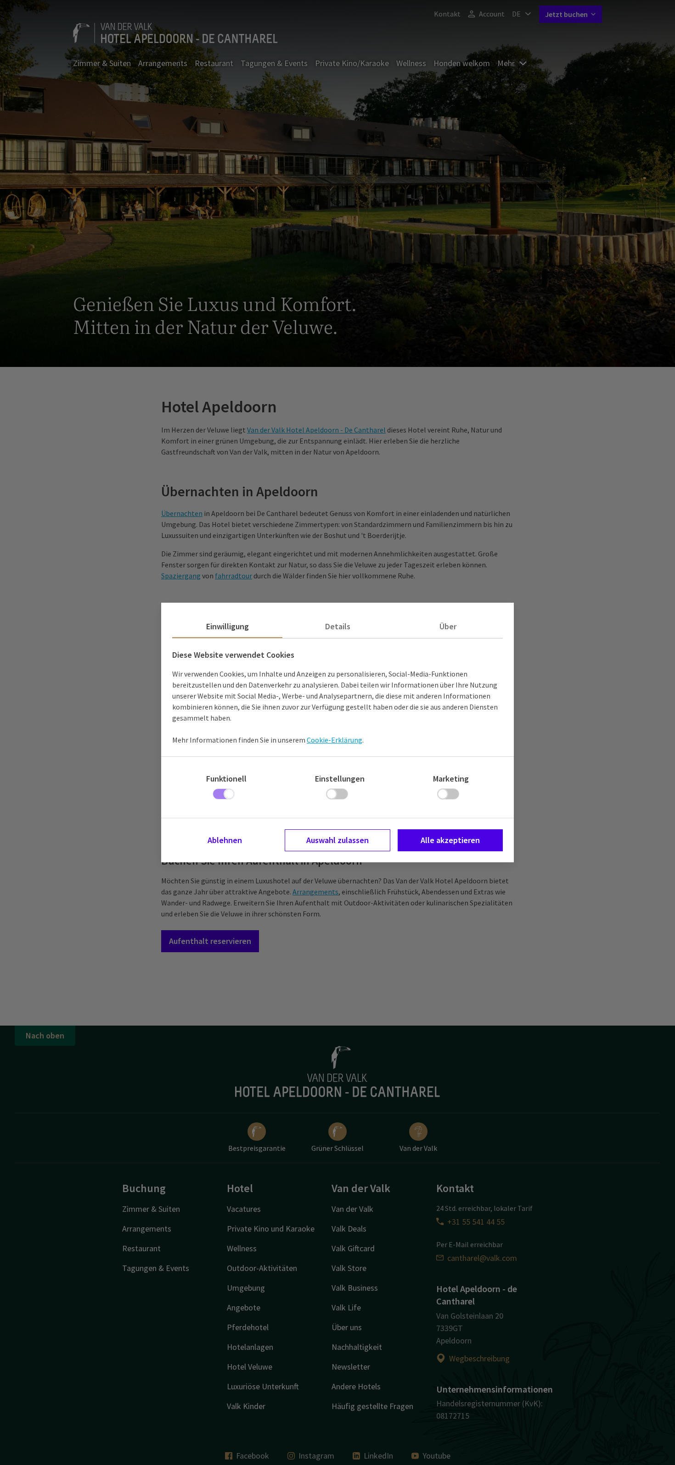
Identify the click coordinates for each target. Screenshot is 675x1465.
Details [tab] (337, 626)
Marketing (451, 778)
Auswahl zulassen (337, 840)
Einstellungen (340, 778)
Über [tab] (447, 626)
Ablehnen (225, 840)
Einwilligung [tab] (227, 626)
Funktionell (226, 778)
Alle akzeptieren (450, 840)
